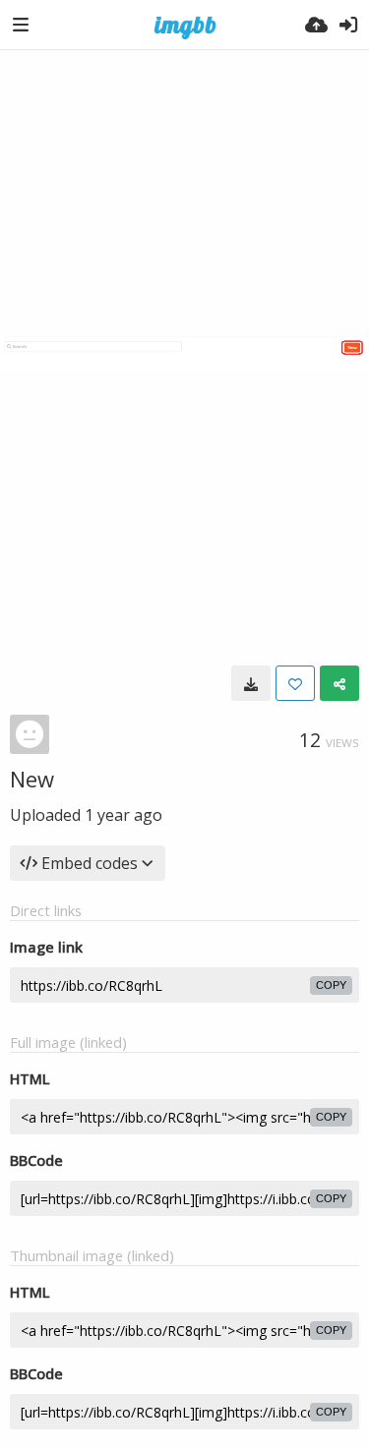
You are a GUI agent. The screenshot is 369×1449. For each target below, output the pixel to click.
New (32, 778)
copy (331, 985)
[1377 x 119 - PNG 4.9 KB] (251, 683)
